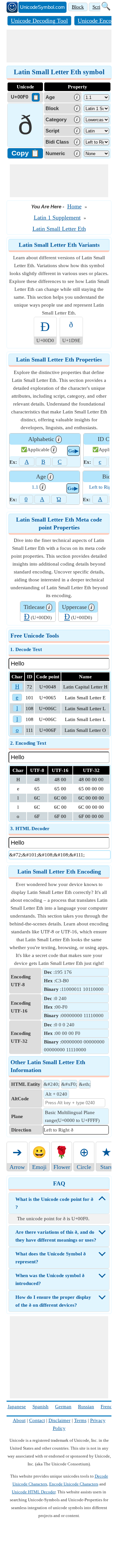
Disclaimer (59, 1420)
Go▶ (73, 451)
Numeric (55, 153)
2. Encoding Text (28, 743)
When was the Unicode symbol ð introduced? (50, 1279)
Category (56, 119)
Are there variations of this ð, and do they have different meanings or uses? (55, 1236)
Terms (80, 1420)
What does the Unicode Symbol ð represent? (50, 1257)
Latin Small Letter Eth (59, 228)
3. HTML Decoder (29, 828)
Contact (37, 1420)
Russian (86, 1406)
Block (78, 7)
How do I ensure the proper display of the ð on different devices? (53, 1301)
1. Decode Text (26, 649)
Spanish (40, 1406)
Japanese (17, 1406)
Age (50, 97)
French (108, 1406)
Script (98, 7)
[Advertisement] (59, 46)
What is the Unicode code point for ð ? (54, 1203)
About (19, 1420)
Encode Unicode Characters (73, 1484)
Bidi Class (57, 142)
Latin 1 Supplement (57, 217)
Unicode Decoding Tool (39, 20)
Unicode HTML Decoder (33, 1491)
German (63, 1406)
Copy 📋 (25, 153)
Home (74, 206)
